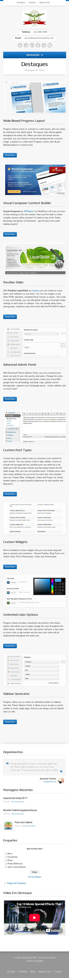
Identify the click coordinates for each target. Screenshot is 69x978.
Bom (10, 853)
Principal (11, 971)
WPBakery (29, 211)
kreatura (35, 290)
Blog (33, 971)
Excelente (12, 857)
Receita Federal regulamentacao (20, 810)
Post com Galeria (23, 822)
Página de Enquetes (16, 883)
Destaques (21, 2)
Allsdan (39, 961)
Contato (58, 971)
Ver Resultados (34, 877)
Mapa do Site (44, 2)
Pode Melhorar (15, 863)
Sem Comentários (17, 801)
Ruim (10, 860)
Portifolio (23, 971)
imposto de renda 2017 (15, 798)
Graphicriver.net (49, 781)
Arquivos (32, 2)
